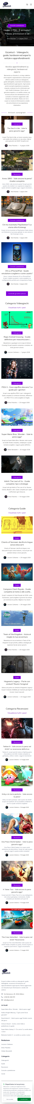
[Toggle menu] (31, 4)
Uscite (3, 1074)
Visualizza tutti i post (17, 307)
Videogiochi (17, 124)
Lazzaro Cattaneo (7, 1044)
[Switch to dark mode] (27, 4)
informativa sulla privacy (23, 1095)
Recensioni (17, 174)
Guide (17, 538)
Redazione (5, 1040)
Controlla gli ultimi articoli (17, 294)
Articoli (4, 1005)
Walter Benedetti (6, 1051)
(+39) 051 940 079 (9, 997)
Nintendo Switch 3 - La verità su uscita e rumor (15, 1035)
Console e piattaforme (17, 25)
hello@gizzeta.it (9, 1000)
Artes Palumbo (5, 1048)
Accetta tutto (24, 1099)
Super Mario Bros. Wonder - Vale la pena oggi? (16, 1009)
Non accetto (10, 1099)
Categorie (5, 1056)
